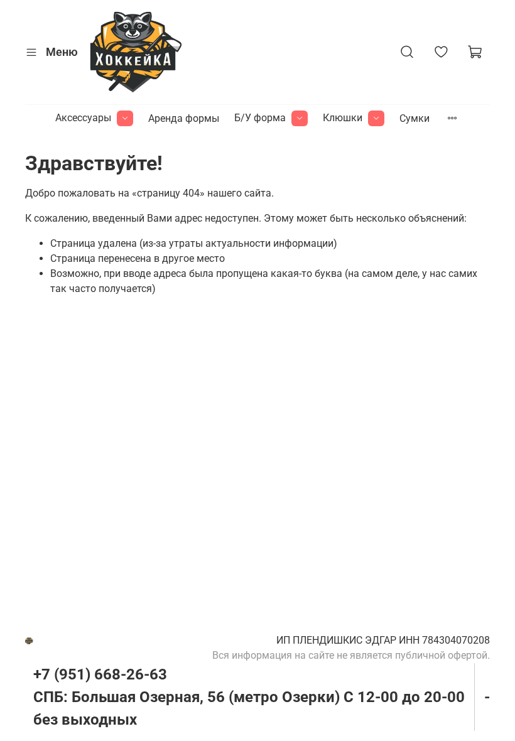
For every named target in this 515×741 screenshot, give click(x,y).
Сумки (414, 118)
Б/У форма (260, 118)
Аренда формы (183, 118)
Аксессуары (83, 118)
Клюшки (342, 118)
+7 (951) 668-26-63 (100, 674)
